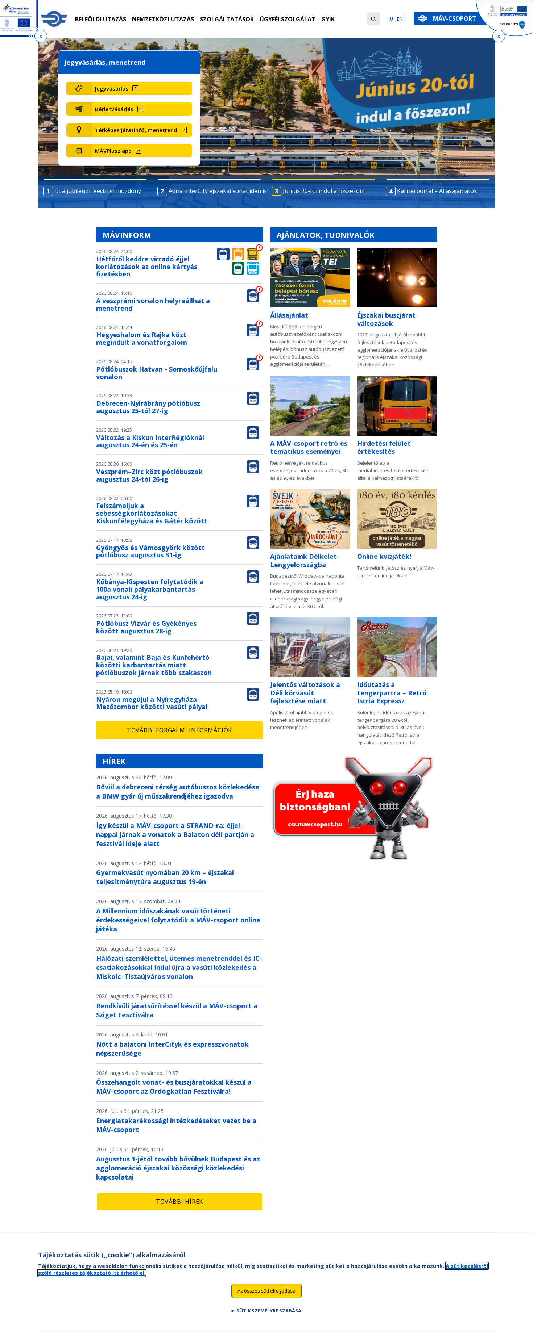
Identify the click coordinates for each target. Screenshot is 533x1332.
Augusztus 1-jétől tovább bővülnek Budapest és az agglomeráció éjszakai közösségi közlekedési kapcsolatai (178, 1168)
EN (400, 19)
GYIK (328, 19)
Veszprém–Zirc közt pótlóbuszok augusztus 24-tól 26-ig (149, 475)
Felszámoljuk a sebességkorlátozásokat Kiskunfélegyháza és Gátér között (151, 513)
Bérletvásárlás (114, 109)
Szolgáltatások (227, 19)
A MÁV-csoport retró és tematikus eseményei (308, 447)
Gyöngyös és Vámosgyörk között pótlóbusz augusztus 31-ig (150, 551)
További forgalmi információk (179, 730)
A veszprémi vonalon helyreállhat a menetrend (153, 304)
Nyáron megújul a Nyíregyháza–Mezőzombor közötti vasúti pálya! (151, 703)
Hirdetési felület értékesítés (384, 447)
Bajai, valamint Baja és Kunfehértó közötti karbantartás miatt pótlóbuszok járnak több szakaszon (154, 665)
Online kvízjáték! (384, 556)
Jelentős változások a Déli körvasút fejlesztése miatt (305, 692)
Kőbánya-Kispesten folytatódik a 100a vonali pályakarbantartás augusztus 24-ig (149, 589)
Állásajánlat (289, 315)
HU (390, 19)
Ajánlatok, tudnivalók (326, 235)
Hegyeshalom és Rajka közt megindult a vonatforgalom (141, 338)
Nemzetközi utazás (163, 19)
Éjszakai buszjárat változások (386, 319)
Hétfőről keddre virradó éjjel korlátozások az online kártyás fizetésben (146, 266)
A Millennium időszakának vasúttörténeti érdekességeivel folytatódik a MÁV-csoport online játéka (178, 919)
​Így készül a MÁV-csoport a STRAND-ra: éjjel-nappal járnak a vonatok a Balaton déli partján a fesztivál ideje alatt (175, 834)
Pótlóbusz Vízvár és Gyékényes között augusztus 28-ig (146, 627)
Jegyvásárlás (111, 88)
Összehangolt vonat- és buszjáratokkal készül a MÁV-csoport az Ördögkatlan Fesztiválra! (174, 1087)
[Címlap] (54, 19)
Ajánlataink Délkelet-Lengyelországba (304, 560)
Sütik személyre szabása (268, 1310)
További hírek (179, 1202)
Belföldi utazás (100, 19)
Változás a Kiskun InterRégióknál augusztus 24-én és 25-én (150, 441)
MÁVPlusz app (113, 150)
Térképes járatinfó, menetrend (136, 130)
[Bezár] (40, 36)
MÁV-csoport (455, 18)
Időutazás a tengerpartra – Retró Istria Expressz (392, 692)
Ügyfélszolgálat (287, 19)
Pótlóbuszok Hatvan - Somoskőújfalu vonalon (156, 373)
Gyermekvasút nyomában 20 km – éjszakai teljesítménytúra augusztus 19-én (165, 877)
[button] (373, 18)
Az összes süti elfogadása (266, 1290)
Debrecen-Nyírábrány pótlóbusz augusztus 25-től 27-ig (148, 407)
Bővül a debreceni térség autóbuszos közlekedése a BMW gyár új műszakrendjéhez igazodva (177, 791)
